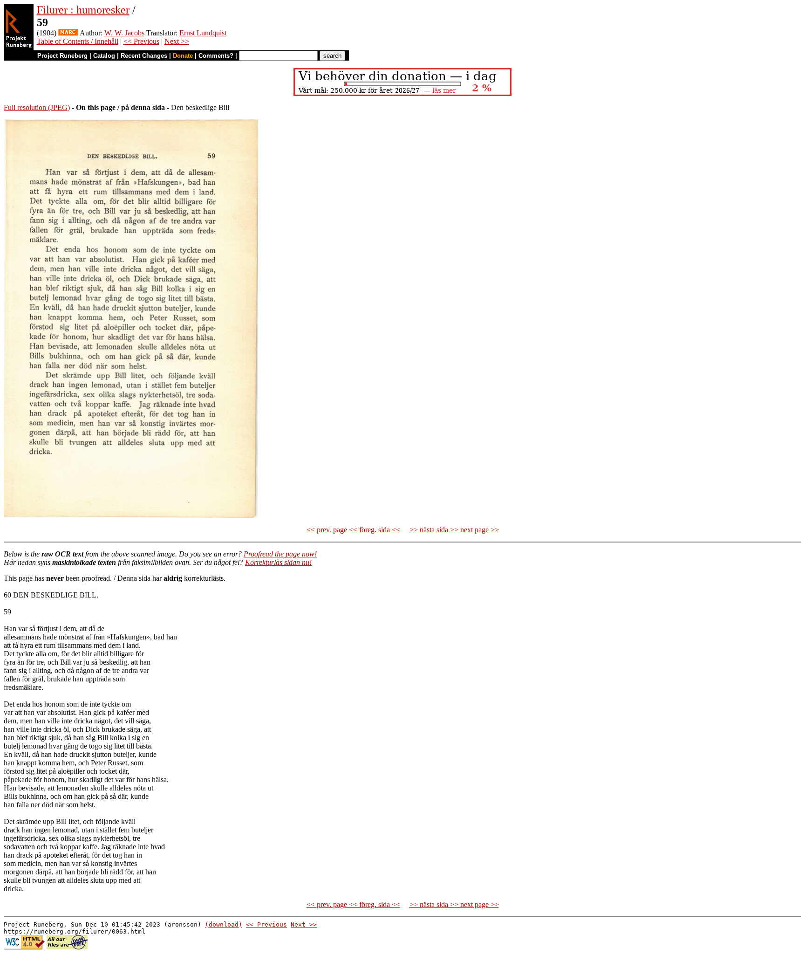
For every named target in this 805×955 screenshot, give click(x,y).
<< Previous (141, 41)
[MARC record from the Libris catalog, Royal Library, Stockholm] (68, 33)
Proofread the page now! (280, 554)
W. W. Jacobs (124, 33)
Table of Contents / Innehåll (77, 41)
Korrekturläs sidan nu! (278, 562)
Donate (183, 55)
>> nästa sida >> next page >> (454, 530)
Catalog (104, 55)
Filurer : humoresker (83, 10)
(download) (223, 924)
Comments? (215, 55)
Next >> (176, 41)
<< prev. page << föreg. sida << (353, 530)
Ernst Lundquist (202, 33)
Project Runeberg (62, 55)
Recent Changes (144, 55)
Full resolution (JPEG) (37, 107)
